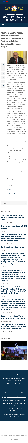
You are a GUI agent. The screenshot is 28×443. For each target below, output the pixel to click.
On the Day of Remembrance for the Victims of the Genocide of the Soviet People (12, 217)
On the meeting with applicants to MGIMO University (14, 227)
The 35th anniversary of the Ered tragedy (13, 247)
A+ (3, 55)
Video (14, 429)
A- (3, 51)
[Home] (14, 8)
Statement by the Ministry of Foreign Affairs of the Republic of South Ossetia (13, 317)
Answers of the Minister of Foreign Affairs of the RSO (16, 192)
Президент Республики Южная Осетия (14, 397)
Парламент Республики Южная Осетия (14, 400)
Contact (14, 426)
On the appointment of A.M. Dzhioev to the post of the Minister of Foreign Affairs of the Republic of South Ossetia (13, 327)
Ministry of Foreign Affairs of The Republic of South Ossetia (14, 17)
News (10, 189)
